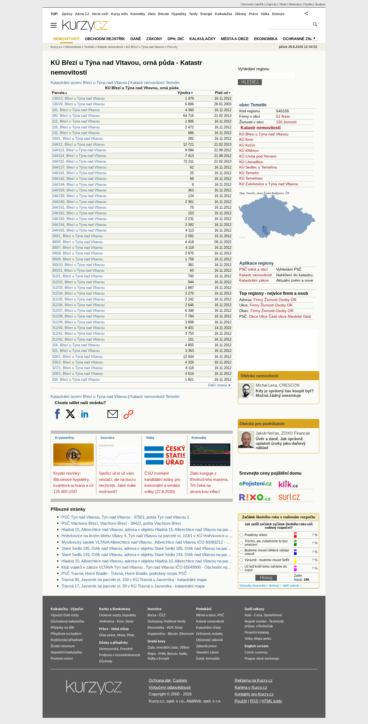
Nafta (183, 654)
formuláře (213, 658)
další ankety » (292, 585)
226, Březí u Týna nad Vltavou (76, 127)
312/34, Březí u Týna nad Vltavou (78, 293)
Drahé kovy (156, 641)
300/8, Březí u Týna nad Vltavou (77, 253)
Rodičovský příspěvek (67, 640)
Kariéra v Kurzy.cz (251, 687)
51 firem (283, 116)
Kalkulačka (223, 14)
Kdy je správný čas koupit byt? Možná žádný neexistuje (285, 393)
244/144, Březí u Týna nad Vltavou (79, 185)
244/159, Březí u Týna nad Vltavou (79, 196)
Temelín (89, 46)
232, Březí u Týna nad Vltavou (76, 133)
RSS (254, 701)
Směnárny (106, 621)
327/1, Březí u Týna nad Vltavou (77, 368)
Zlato (151, 14)
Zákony (240, 14)
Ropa (152, 654)
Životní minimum (63, 646)
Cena (258, 615)
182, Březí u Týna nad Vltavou (76, 116)
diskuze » (275, 585)
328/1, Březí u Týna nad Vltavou (77, 374)
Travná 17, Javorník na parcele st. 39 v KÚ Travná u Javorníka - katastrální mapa (132, 586)
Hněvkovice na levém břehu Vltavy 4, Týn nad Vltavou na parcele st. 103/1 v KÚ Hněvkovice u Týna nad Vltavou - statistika (147, 535)
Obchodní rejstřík (252, 4)
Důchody (105, 661)
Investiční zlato (167, 647)
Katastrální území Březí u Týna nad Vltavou (89, 82)
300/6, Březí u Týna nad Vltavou (77, 242)
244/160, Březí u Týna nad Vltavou (79, 202)
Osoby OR (287, 300)
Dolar (130, 621)
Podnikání (203, 609)
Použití (241, 701)
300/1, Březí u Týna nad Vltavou (77, 236)
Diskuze (278, 14)
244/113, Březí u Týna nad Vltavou (79, 150)
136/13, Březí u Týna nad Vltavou (78, 98)
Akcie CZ (82, 14)
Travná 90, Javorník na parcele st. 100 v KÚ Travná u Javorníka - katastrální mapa (134, 579)
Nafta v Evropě (158, 658)
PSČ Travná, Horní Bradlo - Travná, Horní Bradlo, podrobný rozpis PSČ (124, 573)
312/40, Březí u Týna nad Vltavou (78, 328)
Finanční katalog (257, 632)
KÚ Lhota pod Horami (257, 156)
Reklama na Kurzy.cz (254, 680)
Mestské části (299, 316)
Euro (120, 621)
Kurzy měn (119, 14)
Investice (107, 438)
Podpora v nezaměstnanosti (119, 655)
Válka (265, 14)
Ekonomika (265, 39)
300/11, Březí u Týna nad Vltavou (78, 270)
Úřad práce (107, 635)
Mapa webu (262, 639)
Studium (320, 4)
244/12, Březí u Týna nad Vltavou (78, 144)
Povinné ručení (62, 658)
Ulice (263, 316)
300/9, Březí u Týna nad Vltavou (77, 259)
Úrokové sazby (110, 615)
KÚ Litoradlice (251, 162)
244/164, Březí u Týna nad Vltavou (79, 225)
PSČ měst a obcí (253, 269)
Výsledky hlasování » (253, 585)
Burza (152, 615)
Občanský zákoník (209, 640)
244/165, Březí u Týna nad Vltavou (79, 230)
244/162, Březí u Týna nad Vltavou (79, 213)
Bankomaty (121, 609)
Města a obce (235, 39)
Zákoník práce (206, 646)
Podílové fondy (175, 621)
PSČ (220, 615)
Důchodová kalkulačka (67, 621)
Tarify (193, 14)
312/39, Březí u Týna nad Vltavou (78, 322)
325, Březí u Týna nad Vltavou (76, 351)
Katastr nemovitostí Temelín (154, 82)
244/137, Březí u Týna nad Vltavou (79, 167)
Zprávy (67, 14)
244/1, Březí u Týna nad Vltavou (77, 139)
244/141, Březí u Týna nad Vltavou (79, 173)
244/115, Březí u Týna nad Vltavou (79, 161)
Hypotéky (179, 14)
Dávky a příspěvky (113, 643)
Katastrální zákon (254, 280)
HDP (170, 627)
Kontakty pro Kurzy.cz (254, 694)
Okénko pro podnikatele (261, 423)
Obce (253, 316)
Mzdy (179, 627)
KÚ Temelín (249, 173)
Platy (130, 635)
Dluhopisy (155, 621)
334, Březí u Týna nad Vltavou (76, 379)
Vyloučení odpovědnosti (169, 687)
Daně (135, 39)
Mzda (121, 635)
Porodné (126, 649)
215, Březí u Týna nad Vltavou (76, 121)
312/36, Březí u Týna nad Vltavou (78, 305)
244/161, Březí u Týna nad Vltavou (79, 207)
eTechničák (264, 626)
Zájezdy (271, 4)
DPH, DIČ (176, 39)
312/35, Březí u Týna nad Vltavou (78, 299)
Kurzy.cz (56, 46)
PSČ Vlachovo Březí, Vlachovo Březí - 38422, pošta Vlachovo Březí (121, 523)
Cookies (180, 680)
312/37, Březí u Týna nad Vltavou (78, 311)
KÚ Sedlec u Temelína (258, 167)
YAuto (283, 4)
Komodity (199, 438)
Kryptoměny (64, 438)
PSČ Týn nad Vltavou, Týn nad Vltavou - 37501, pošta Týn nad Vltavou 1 (125, 517)
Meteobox (295, 4)
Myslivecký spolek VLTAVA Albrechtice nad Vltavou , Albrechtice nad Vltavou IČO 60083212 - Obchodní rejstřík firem (147, 542)
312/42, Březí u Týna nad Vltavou (78, 339)
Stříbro (184, 647)
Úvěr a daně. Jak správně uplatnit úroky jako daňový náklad (280, 443)
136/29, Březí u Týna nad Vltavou (78, 104)
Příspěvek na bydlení (66, 634)
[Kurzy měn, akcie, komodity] (94, 689)
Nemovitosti (73, 46)
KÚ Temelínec (251, 178)
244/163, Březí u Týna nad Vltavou (79, 219)
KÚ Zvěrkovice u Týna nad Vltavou (268, 184)
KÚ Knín (246, 139)
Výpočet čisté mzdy (65, 615)
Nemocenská (109, 649)
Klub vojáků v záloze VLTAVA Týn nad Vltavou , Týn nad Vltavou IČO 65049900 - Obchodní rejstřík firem (147, 567)
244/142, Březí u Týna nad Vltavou (79, 179)
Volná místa (120, 629)
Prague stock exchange (262, 658)
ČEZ (162, 615)
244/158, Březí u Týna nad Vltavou (79, 190)
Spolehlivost (273, 615)
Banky (104, 609)
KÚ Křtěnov (249, 150)
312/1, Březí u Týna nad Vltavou (77, 276)
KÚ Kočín (247, 145)
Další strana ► (219, 385)
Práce (253, 14)
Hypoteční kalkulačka (66, 652)
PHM (162, 654)
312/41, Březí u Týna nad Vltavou (78, 333)
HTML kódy (272, 701)
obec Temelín (252, 105)
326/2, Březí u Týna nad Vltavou (77, 362)
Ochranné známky (302, 39)
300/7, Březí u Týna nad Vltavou (77, 248)
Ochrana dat (160, 680)
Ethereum (186, 634)
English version (256, 646)
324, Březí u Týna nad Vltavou (76, 345)
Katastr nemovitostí (260, 127)
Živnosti (270, 300)
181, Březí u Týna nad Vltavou (76, 110)
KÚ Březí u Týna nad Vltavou (264, 134)
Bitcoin (163, 14)
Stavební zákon (207, 652)
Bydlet (308, 4)
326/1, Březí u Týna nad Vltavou (77, 357)
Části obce (278, 316)
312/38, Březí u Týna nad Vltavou (78, 316)
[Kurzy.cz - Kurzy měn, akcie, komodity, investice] (85, 30)
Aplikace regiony (256, 263)
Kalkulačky (202, 39)
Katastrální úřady (208, 627)
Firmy (258, 300)
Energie (206, 14)
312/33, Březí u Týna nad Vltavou (78, 288)
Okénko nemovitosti (258, 375)
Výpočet (77, 609)
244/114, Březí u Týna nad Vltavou (79, 156)
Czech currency (256, 652)
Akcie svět (100, 14)
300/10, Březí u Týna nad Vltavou (78, 265)
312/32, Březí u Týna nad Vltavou (78, 282)
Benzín (172, 654)
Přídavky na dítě (62, 627)
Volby (150, 438)
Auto (248, 615)
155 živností (286, 122)
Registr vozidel (255, 621)
